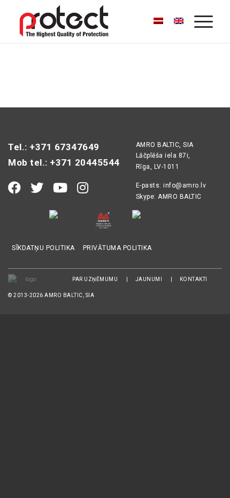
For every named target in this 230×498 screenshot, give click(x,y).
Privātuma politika (117, 248)
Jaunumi (149, 279)
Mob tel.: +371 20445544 (64, 162)
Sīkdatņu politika (43, 248)
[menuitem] (198, 21)
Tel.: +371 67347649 (53, 147)
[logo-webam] (95, 21)
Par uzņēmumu (95, 279)
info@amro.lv (184, 185)
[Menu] (198, 21)
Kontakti (194, 279)
